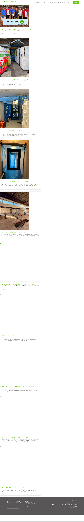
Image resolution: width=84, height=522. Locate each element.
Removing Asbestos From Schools (13, 233)
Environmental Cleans (9, 335)
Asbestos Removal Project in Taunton (15, 437)
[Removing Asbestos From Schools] (20, 211)
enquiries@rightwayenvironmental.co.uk (70, 503)
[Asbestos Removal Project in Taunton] (20, 415)
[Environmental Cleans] (20, 313)
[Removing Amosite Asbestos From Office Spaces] (20, 262)
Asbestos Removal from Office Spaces (15, 79)
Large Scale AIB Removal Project (13, 130)
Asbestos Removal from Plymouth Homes (16, 181)
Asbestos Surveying (28, 502)
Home (8, 501)
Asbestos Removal (28, 501)
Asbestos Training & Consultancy (31, 503)
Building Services (28, 506)
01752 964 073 (74, 507)
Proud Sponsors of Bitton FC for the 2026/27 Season (19, 29)
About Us (8, 503)
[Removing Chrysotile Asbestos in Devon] (20, 465)
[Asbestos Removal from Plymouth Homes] (20, 159)
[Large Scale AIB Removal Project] (20, 108)
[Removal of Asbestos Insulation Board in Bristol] (20, 364)
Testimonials (18, 501)
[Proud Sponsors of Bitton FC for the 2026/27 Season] (20, 16)
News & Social (18, 502)
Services (8, 502)
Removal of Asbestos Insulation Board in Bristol (18, 386)
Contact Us (18, 503)
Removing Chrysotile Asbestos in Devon (15, 487)
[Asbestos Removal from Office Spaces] (20, 57)
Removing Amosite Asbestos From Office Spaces (18, 284)
